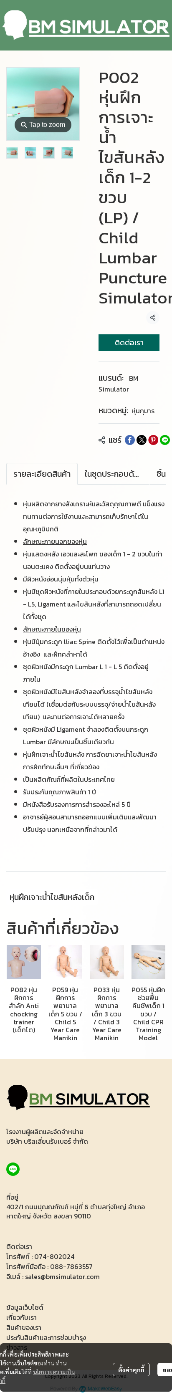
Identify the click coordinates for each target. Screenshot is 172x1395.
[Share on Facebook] (130, 440)
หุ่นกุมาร (143, 411)
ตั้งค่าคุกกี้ (131, 1369)
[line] (13, 1169)
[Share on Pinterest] (153, 440)
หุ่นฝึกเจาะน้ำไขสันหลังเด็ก (52, 897)
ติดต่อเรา (129, 342)
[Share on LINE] (165, 440)
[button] (162, 25)
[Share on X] (142, 440)
